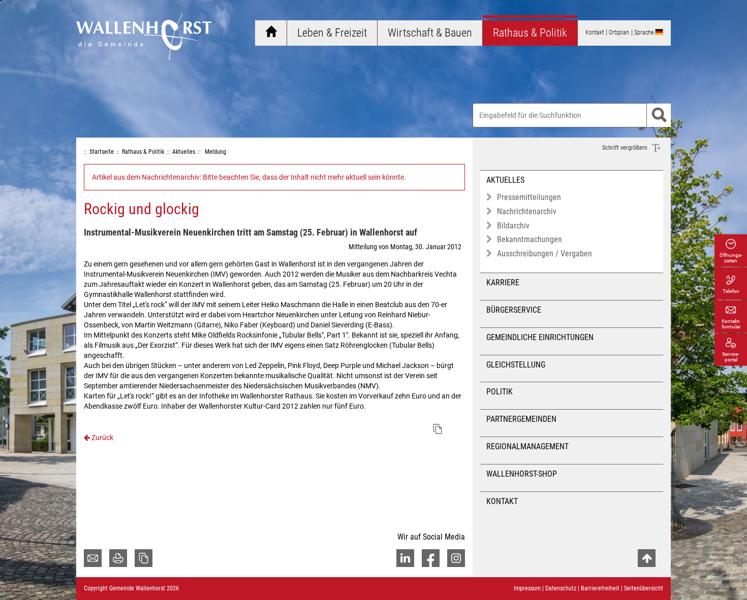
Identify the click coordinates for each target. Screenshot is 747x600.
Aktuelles (505, 180)
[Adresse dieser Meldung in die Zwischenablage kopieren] (437, 429)
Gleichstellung (515, 365)
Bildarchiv (513, 225)
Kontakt (502, 501)
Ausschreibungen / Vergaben (544, 253)
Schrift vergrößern (625, 147)
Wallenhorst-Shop (521, 474)
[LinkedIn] (405, 558)
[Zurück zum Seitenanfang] (647, 558)
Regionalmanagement (527, 446)
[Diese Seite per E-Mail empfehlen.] (93, 558)
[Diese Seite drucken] (118, 558)
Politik (499, 391)
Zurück (101, 438)
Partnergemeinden (521, 419)
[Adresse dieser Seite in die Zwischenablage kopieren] (143, 558)
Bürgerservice (513, 310)
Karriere (502, 282)
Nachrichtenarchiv (526, 211)
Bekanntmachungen (529, 239)
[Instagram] (456, 558)
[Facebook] (431, 558)
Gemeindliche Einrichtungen (540, 337)
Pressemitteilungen (529, 197)
